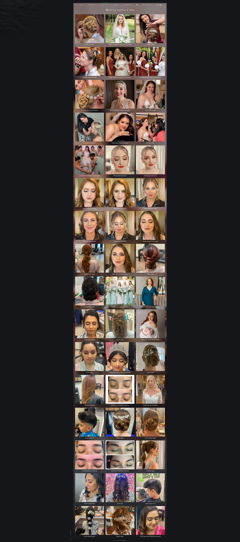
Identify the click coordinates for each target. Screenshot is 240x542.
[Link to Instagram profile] (159, 4)
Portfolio (104, 4)
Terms (70, 539)
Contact (127, 4)
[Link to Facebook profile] (157, 4)
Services (92, 4)
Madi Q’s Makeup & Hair (120, 10)
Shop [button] (116, 4)
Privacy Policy (70, 533)
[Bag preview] (137, 4)
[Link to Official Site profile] (161, 4)
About (80, 4)
